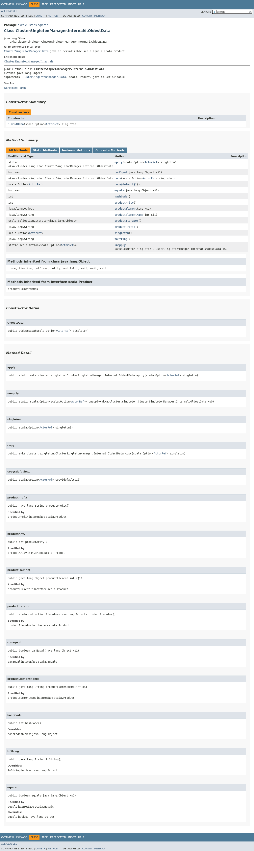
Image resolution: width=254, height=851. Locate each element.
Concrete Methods (109, 150)
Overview (7, 4)
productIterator (126, 220)
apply (118, 162)
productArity (124, 202)
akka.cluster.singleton (33, 25)
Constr (40, 15)
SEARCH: (206, 12)
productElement (125, 208)
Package (21, 4)
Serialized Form (15, 87)
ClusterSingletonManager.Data (26, 51)
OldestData (16, 124)
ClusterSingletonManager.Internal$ (29, 61)
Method (53, 15)
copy (117, 178)
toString (120, 239)
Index (72, 4)
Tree (45, 4)
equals (119, 190)
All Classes (9, 11)
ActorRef (52, 124)
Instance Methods (76, 150)
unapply (120, 245)
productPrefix (124, 226)
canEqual (120, 172)
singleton (121, 233)
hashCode (120, 196)
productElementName (128, 214)
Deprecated (58, 4)
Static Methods (45, 150)
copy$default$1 (125, 184)
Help (81, 4)
